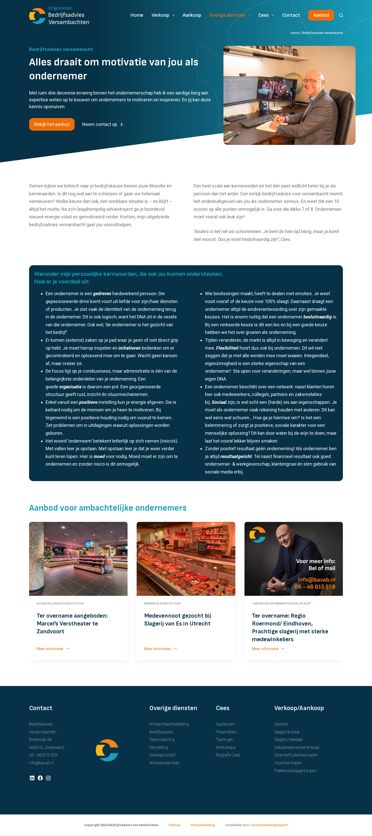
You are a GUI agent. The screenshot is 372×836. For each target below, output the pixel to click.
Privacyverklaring (203, 825)
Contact (291, 15)
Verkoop (160, 15)
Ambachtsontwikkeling (169, 724)
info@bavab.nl (41, 763)
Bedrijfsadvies (161, 732)
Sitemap (175, 825)
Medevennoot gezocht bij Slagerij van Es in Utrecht (177, 619)
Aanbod (321, 15)
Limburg (258, 603)
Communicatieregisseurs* (269, 825)
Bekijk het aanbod (52, 124)
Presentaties (226, 732)
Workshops (226, 747)
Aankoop (192, 15)
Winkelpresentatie (164, 763)
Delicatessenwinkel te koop (296, 747)
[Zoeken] (341, 15)
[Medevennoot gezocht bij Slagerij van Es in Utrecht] (186, 559)
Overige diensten (227, 15)
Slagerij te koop (287, 732)
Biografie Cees (228, 755)
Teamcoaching (162, 739)
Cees (263, 15)
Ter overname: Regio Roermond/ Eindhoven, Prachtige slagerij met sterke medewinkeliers (290, 627)
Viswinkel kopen (288, 763)
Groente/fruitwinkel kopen (296, 755)
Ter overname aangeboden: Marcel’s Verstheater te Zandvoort (72, 623)
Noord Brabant (275, 603)
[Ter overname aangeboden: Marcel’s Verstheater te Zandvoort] (78, 559)
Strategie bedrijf (162, 755)
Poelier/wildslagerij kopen (295, 770)
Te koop (305, 603)
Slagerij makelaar (288, 739)
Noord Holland (48, 603)
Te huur (78, 603)
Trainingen (225, 739)
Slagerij (66, 603)
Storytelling (158, 747)
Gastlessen (225, 724)
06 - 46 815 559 (43, 755)
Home (136, 15)
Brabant (150, 603)
